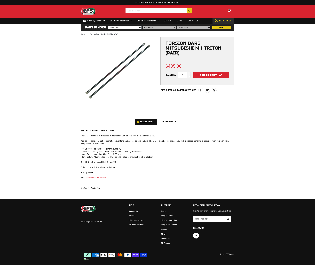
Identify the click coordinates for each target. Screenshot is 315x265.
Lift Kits (167, 21)
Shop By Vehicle (95, 21)
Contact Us (193, 21)
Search (222, 27)
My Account (165, 243)
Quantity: (170, 75)
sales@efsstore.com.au (96, 178)
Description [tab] (147, 122)
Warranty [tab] (170, 122)
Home (83, 34)
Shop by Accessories (147, 21)
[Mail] (196, 235)
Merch (179, 21)
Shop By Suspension (120, 21)
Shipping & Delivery (136, 220)
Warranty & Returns (136, 225)
